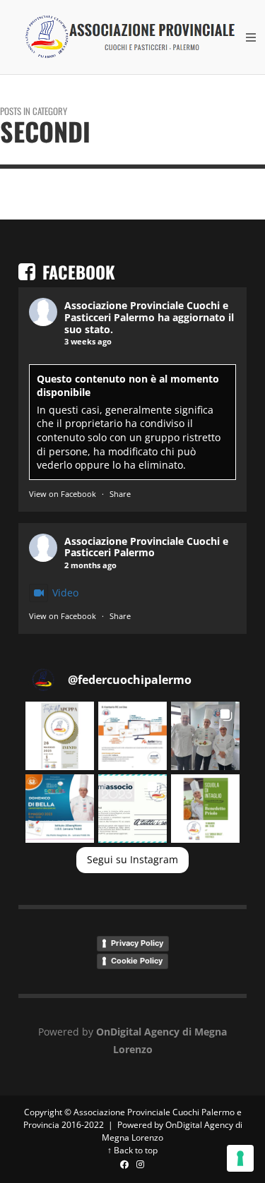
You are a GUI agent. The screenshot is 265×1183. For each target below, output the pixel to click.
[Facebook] (125, 1165)
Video (65, 592)
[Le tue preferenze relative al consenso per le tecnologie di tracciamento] (240, 1158)
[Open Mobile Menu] (251, 37)
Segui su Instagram (132, 859)
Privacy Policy (137, 943)
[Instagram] (141, 1165)
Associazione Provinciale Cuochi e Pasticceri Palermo (146, 311)
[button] (59, 736)
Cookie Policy (137, 961)
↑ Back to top (132, 1150)
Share (120, 493)
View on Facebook (62, 493)
